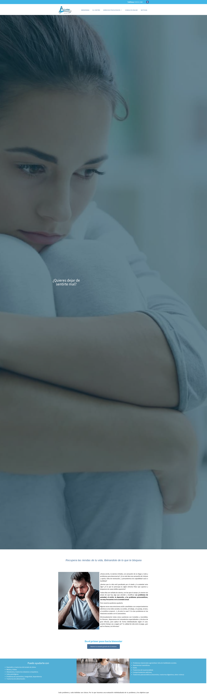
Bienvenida (85, 10)
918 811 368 (138, 2)
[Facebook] (147, 2)
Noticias (144, 10)
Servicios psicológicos (111, 10)
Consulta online (131, 10)
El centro (96, 10)
